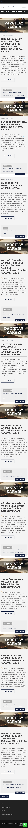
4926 (4, 704)
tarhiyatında (16, 396)
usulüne (18, 95)
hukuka (17, 168)
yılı (21, 476)
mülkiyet (17, 552)
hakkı (16, 549)
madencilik (5, 628)
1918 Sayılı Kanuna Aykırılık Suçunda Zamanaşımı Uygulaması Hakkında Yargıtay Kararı (14, 738)
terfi (12, 171)
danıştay (9, 168)
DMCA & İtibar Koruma (7, 814)
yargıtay (22, 95)
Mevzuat (5, 228)
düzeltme (9, 312)
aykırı (4, 230)
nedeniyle (8, 314)
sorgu (7, 95)
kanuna (16, 784)
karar (22, 312)
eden (11, 230)
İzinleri (16, 625)
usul (22, 314)
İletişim (3, 810)
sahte (11, 396)
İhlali (19, 549)
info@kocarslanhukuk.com (8, 1)
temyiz (4, 233)
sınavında (8, 171)
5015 (4, 473)
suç (10, 95)
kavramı (19, 230)
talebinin (19, 314)
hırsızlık (19, 92)
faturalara (20, 393)
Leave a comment (20, 98)
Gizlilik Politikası (6, 807)
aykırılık (4, 92)
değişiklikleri (9, 92)
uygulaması (12, 787)
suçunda (13, 95)
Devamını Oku (8, 79)
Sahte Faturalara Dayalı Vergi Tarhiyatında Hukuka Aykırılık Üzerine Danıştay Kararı (13, 349)
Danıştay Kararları (8, 165)
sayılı (4, 476)
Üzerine (4, 317)
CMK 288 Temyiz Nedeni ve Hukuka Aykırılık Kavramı (11, 185)
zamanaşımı (20, 706)
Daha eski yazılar (5, 796)
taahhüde (10, 628)
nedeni (23, 230)
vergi (4, 398)
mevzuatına (11, 552)
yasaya (18, 476)
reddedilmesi (13, 314)
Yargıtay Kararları (7, 89)
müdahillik (20, 473)
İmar (22, 549)
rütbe (4, 171)
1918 (4, 784)
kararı (4, 95)
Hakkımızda (5, 803)
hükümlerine (17, 312)
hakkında (15, 92)
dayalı (16, 393)
